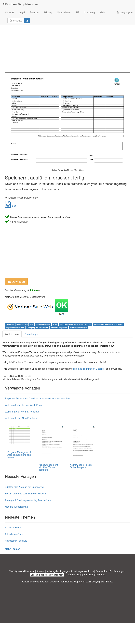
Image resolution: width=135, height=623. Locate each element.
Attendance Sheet (14, 534)
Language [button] (125, 12)
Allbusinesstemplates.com (35, 581)
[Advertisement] (67, 46)
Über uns (100, 574)
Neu (91, 574)
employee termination (15, 327)
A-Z (85, 574)
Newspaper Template (16, 540)
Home (8, 12)
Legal (22, 12)
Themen (70, 574)
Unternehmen (64, 12)
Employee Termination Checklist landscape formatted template (37, 398)
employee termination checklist (78, 324)
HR (78, 12)
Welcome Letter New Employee (21, 418)
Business (10, 324)
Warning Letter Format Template (22, 411)
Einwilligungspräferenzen (22, 571)
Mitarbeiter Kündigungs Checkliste (108, 324)
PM (61, 324)
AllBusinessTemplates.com (20, 4)
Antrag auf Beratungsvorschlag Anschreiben (28, 500)
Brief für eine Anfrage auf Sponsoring (24, 487)
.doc (13, 205)
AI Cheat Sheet (13, 527)
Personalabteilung (43, 324)
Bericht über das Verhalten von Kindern (25, 493)
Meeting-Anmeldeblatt (16, 506)
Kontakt (40, 571)
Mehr (102, 12)
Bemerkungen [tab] (32, 334)
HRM (55, 324)
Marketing (89, 12)
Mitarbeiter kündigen (78, 327)
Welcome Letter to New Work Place (23, 405)
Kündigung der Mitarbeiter (37, 327)
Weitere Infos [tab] (12, 334)
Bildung (48, 12)
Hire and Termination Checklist (89, 368)
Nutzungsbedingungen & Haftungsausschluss (70, 571)
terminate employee (59, 327)
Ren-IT (68, 581)
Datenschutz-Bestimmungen (110, 571)
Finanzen (34, 12)
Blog (79, 574)
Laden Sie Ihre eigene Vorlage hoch (47, 574)
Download (18, 281)
